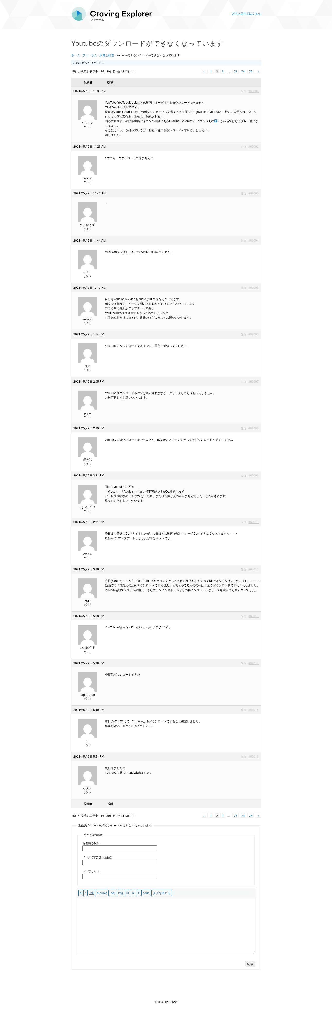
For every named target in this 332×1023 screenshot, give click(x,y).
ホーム (75, 55)
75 (250, 71)
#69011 (253, 569)
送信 (250, 964)
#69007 (253, 381)
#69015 (253, 710)
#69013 (253, 616)
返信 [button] (243, 91)
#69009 (253, 475)
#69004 (253, 240)
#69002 (253, 146)
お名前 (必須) (91, 843)
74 (243, 71)
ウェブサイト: (91, 871)
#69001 (253, 91)
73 (235, 71)
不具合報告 (106, 55)
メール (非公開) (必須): (97, 857)
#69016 (253, 756)
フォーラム (97, 19)
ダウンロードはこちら (246, 13)
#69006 (253, 334)
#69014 (253, 663)
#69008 (253, 428)
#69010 (253, 522)
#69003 (253, 193)
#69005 (253, 287)
